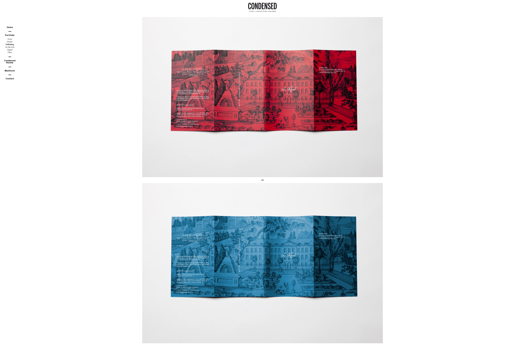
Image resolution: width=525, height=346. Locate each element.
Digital (9, 50)
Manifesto (10, 71)
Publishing (10, 44)
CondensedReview (9, 62)
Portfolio (9, 35)
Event (10, 39)
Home (10, 27)
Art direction (9, 47)
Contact (10, 79)
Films (10, 52)
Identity (10, 42)
